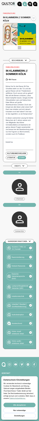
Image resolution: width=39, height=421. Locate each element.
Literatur (11, 158)
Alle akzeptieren (19, 405)
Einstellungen (19, 416)
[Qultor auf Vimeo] (22, 364)
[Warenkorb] (19, 4)
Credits (17, 166)
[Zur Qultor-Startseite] (3, 364)
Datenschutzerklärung (17, 398)
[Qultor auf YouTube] (15, 364)
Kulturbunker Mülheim (16, 153)
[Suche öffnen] (14, 4)
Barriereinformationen (17, 241)
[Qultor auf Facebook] (34, 364)
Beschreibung (17, 60)
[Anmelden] (25, 4)
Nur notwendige (19, 410)
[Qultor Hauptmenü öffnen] (35, 4)
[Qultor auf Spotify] (28, 364)
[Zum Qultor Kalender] (30, 4)
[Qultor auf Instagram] (9, 364)
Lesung (22, 158)
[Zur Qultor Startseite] (7, 4)
